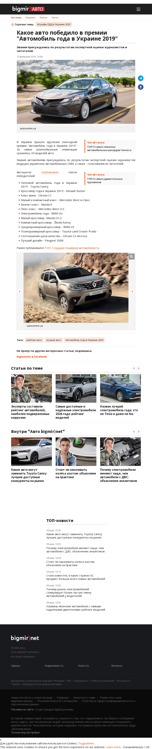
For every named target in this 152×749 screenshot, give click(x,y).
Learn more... (114, 747)
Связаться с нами (84, 697)
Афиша (15, 665)
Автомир (16, 17)
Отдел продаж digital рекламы (54, 709)
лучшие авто (53, 340)
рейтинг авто (34, 340)
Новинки (30, 17)
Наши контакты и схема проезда (31, 697)
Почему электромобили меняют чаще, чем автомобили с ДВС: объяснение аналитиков (118, 475)
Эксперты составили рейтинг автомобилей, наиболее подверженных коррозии (30, 412)
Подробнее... (86, 743)
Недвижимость (54, 665)
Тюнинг (43, 17)
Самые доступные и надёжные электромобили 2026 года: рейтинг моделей (76, 412)
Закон (55, 17)
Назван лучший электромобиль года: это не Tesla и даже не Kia (119, 410)
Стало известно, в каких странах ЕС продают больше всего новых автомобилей (75, 577)
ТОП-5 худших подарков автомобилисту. (72, 248)
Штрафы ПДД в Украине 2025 (53, 24)
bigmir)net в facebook (32, 356)
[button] (19, 291)
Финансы (116, 665)
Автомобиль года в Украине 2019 (84, 340)
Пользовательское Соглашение (57, 701)
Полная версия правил (25, 732)
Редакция (63, 697)
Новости (83, 665)
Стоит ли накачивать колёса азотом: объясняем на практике (76, 473)
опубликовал (55, 172)
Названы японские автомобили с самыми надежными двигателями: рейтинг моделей (75, 607)
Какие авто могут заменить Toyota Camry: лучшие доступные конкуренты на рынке (29, 475)
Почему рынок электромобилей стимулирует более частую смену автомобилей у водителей (68, 592)
